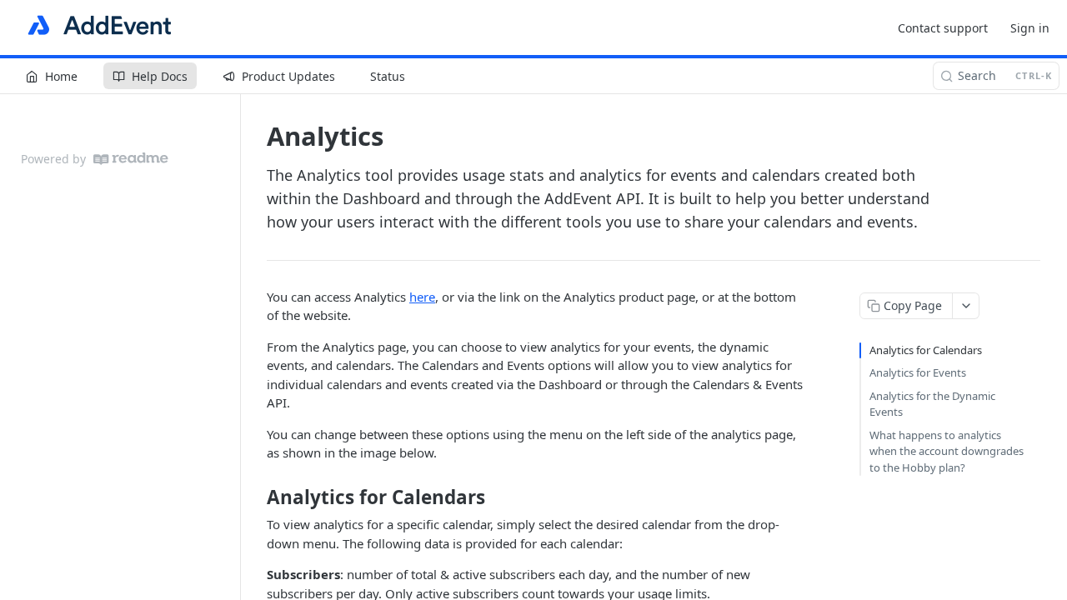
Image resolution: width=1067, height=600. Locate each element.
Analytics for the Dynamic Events (932, 404)
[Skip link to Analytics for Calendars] (255, 497)
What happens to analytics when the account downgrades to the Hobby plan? (946, 451)
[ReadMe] (130, 158)
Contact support (943, 28)
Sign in (1029, 28)
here (422, 296)
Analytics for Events (917, 372)
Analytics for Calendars (925, 350)
